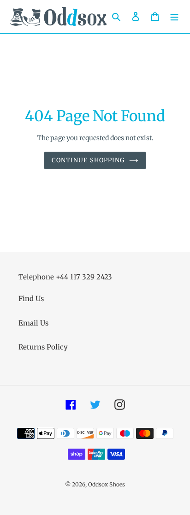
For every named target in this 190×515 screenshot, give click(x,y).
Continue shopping (88, 160)
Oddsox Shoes (106, 484)
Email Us (33, 323)
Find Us (31, 298)
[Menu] (174, 17)
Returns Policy (43, 347)
